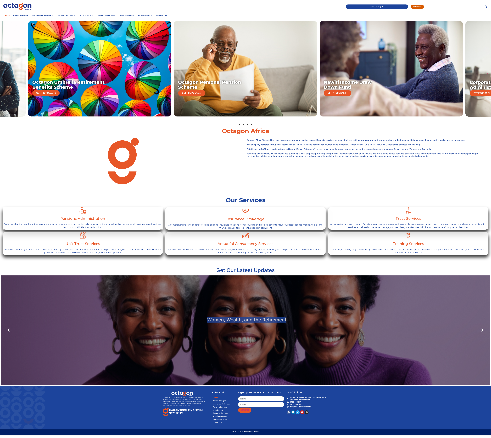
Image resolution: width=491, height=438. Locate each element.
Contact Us (161, 15)
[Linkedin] (293, 412)
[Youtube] (302, 412)
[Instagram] (307, 412)
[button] (486, 7)
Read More (245, 341)
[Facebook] (289, 412)
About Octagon (20, 15)
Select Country (375, 7)
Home (6, 15)
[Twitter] (298, 412)
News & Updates (145, 15)
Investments (85, 15)
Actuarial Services (106, 15)
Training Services (126, 15)
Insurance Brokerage (41, 15)
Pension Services (65, 15)
